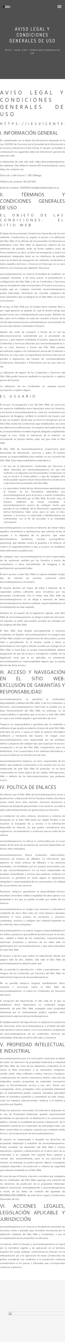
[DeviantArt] (32, 1297)
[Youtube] (46, 1297)
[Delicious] (25, 1297)
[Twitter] (18, 1297)
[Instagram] (39, 1297)
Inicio (8, 50)
